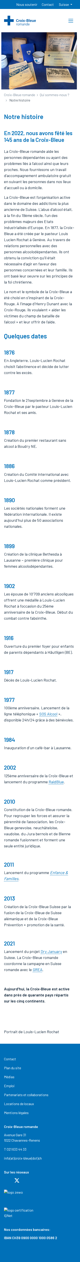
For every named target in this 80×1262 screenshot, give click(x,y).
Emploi (9, 1086)
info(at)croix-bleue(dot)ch (23, 1158)
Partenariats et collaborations (26, 1095)
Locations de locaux (19, 1104)
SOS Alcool (48, 713)
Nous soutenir (26, 4)
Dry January (51, 951)
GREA (37, 969)
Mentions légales (16, 1112)
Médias (9, 1077)
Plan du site (12, 1068)
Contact (48, 4)
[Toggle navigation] (70, 21)
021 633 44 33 (16, 1149)
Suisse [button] (64, 4)
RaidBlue (56, 781)
